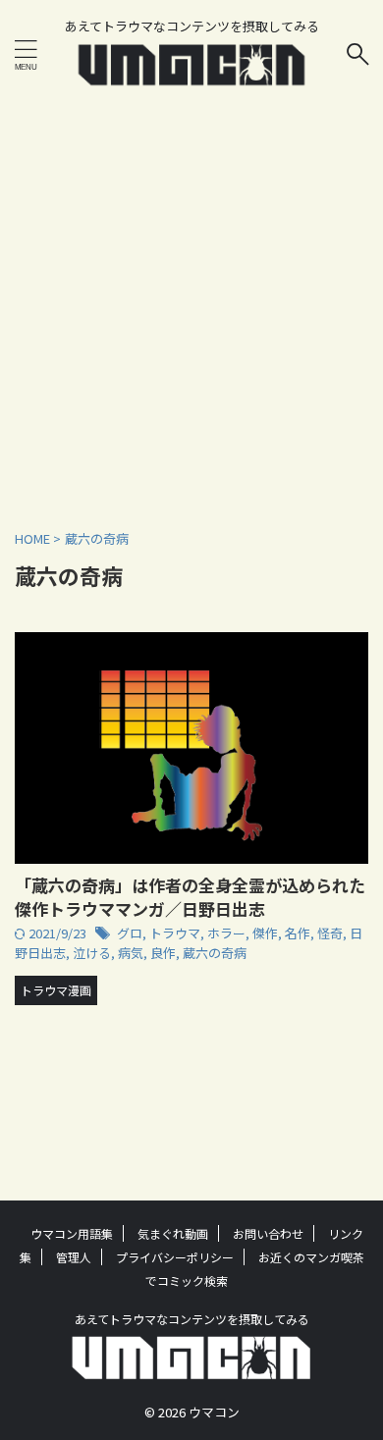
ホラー (226, 933)
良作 (163, 952)
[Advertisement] (191, 304)
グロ (129, 933)
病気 (130, 952)
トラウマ (174, 933)
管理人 (73, 1257)
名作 (297, 933)
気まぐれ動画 (172, 1233)
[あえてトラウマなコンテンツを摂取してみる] (192, 74)
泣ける (92, 952)
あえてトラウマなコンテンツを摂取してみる (192, 1318)
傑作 (265, 933)
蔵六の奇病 (214, 952)
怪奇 (330, 933)
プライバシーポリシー (175, 1257)
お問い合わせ (268, 1233)
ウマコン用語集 (71, 1233)
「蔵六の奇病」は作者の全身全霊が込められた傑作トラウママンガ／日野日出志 (190, 897)
